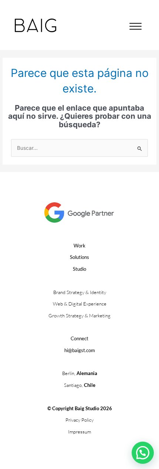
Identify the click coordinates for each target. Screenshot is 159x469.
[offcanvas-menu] (135, 26)
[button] (143, 453)
